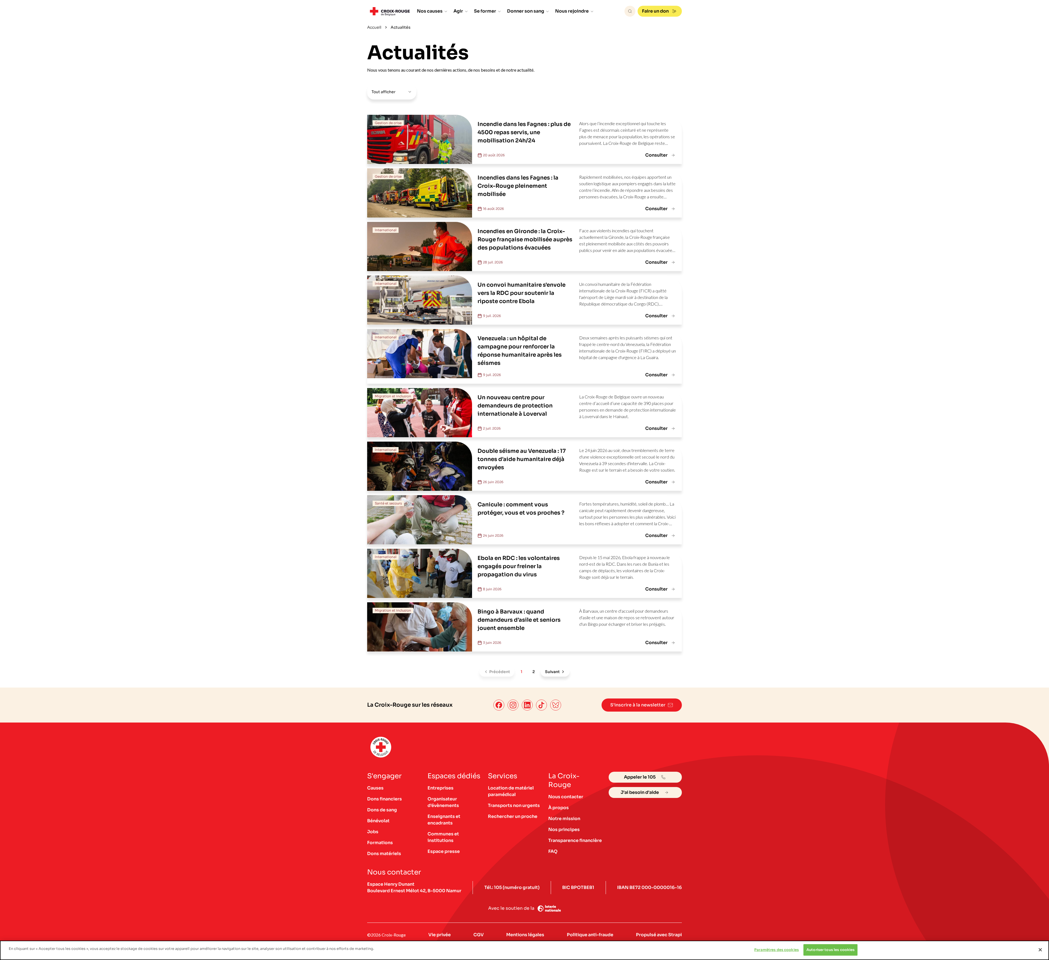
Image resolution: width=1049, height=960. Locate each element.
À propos (558, 808)
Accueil (374, 27)
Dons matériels (384, 853)
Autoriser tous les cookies (830, 949)
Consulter (656, 155)
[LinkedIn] (527, 705)
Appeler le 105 (640, 777)
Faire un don (655, 11)
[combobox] (391, 91)
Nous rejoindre (572, 11)
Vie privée (439, 935)
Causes (375, 788)
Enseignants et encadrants (444, 820)
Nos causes (430, 11)
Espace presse (444, 851)
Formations (380, 842)
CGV (478, 935)
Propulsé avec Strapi (659, 935)
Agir (458, 11)
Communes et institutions (443, 837)
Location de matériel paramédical (511, 791)
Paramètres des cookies (776, 949)
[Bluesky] (555, 705)
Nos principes (564, 829)
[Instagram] (513, 705)
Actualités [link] (401, 27)
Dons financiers (384, 799)
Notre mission (564, 818)
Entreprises (440, 788)
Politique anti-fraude (590, 935)
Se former (485, 11)
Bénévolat (378, 821)
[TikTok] (541, 705)
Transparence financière (575, 840)
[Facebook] (498, 705)
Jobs (372, 832)
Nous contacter (565, 797)
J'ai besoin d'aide (640, 792)
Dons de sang (382, 810)
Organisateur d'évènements (443, 802)
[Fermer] (1040, 950)
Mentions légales (525, 935)
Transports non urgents (514, 805)
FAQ (553, 851)
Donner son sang (525, 11)
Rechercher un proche (512, 816)
